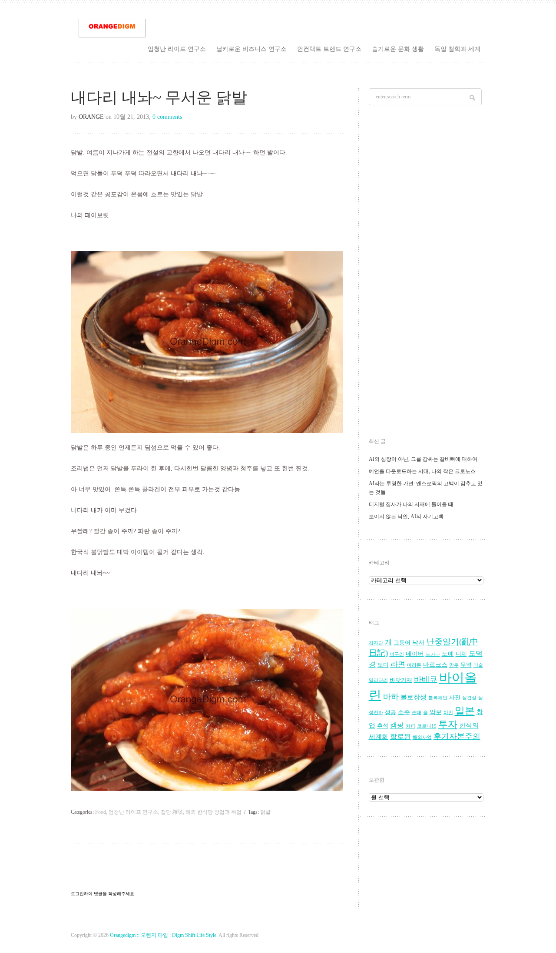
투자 (447, 724)
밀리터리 (378, 680)
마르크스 (435, 664)
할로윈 (400, 737)
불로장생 (413, 697)
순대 (416, 712)
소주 (404, 712)
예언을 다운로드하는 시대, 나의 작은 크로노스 (422, 471)
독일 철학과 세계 (457, 48)
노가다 (433, 654)
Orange (91, 117)
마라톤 (414, 665)
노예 (448, 654)
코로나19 (427, 726)
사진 (454, 698)
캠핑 (397, 725)
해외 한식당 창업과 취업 (213, 812)
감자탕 (376, 643)
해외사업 (422, 737)
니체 (461, 654)
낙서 (418, 642)
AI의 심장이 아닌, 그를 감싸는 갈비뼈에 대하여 (423, 459)
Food (100, 812)
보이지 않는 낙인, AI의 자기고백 (406, 516)
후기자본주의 (457, 736)
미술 (478, 665)
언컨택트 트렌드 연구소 (329, 48)
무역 (466, 665)
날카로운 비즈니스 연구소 (251, 48)
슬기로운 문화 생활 (398, 48)
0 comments (167, 117)
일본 (465, 710)
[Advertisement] (426, 272)
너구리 (397, 654)
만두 (454, 665)
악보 (436, 712)
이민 (448, 712)
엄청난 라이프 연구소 (177, 48)
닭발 (265, 812)
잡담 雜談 (172, 812)
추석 (382, 726)
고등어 (402, 643)
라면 (398, 664)
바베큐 (425, 679)
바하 (391, 696)
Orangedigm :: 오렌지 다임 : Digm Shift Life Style (163, 935)
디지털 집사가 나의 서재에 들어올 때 (411, 504)
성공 (390, 712)
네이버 (415, 654)
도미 (383, 665)
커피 (410, 726)
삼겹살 (469, 697)
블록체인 (437, 697)
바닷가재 (401, 680)
